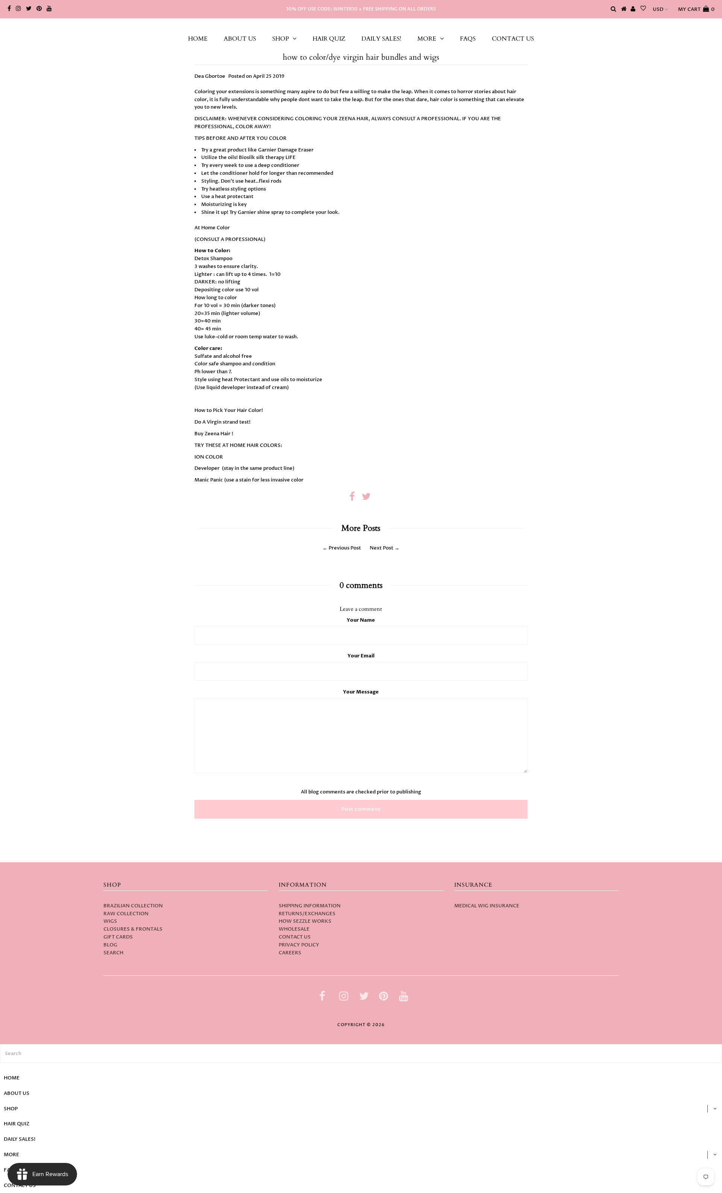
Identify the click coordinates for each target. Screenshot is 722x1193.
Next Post (381, 548)
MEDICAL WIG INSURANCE (486, 905)
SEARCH (113, 952)
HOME (198, 39)
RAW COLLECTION (126, 913)
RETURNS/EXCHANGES (307, 913)
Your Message (361, 692)
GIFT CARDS (118, 937)
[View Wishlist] (643, 9)
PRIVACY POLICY (299, 945)
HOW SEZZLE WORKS (305, 921)
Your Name (361, 620)
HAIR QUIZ (328, 39)
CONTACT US (513, 39)
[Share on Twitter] (366, 498)
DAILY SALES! (381, 39)
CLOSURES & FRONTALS (132, 929)
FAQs (468, 39)
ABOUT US (240, 39)
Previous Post (345, 548)
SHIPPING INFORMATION (310, 905)
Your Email (361, 656)
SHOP (280, 39)
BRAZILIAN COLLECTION (133, 905)
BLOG (110, 945)
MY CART (696, 9)
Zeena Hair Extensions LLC (360, 26)
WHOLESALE (294, 929)
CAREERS (290, 952)
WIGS (110, 921)
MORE (426, 39)
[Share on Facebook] (352, 498)
